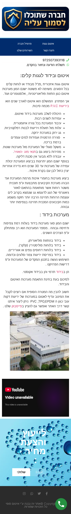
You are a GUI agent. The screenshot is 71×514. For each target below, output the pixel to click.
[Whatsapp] (31, 493)
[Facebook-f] (46, 493)
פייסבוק (17, 306)
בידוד (59, 272)
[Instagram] (24, 493)
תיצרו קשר (48, 50)
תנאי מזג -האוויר (25, 152)
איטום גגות (48, 43)
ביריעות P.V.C (59, 106)
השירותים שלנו (24, 50)
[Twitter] (39, 493)
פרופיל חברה (25, 43)
